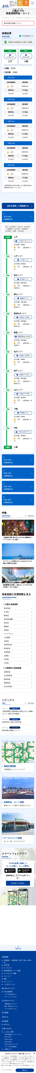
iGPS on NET (8, 1041)
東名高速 (7, 608)
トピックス (7, 976)
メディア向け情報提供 (11, 1046)
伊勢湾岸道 (8, 645)
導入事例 (5, 1012)
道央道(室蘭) (8, 619)
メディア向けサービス (11, 1008)
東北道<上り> (24, 279)
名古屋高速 (8, 675)
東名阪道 (7, 648)
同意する (25, 1070)
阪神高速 (7, 679)
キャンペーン (8, 981)
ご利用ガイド (8, 1049)
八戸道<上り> (24, 260)
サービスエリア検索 (10, 973)
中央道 (6, 612)
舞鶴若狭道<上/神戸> (24, 336)
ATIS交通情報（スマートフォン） (14, 1034)
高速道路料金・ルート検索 (12, 970)
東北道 (6, 623)
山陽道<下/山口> (24, 374)
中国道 (6, 659)
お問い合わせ (7, 1028)
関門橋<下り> (24, 413)
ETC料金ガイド (28, 36)
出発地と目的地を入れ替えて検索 (20, 42)
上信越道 (7, 637)
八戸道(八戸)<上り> (24, 241)
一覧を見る (30, 516)
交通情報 (5, 957)
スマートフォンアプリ (11, 996)
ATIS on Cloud (8, 1039)
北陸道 (6, 641)
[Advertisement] (19, 196)
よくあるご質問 (9, 1032)
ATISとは (7, 1024)
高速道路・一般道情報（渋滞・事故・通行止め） (18, 961)
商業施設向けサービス (11, 1004)
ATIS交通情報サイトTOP (8, 17)
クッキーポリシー (8, 1070)
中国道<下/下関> (24, 394)
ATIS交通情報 (8, 992)
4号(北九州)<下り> (24, 432)
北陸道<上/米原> (24, 317)
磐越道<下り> (24, 298)
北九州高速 (8, 686)
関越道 (6, 626)
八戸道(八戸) (10, 57)
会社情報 (5, 1021)
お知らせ (5, 1017)
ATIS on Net (8, 1037)
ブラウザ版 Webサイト (11, 994)
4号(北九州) (26, 57)
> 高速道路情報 (19, 17)
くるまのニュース (9, 984)
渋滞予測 (6, 965)
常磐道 (6, 630)
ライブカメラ (8, 968)
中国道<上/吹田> (24, 355)
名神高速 (7, 652)
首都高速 (7, 672)
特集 (5, 979)
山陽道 (6, 656)
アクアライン (9, 634)
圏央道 (6, 615)
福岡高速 (7, 683)
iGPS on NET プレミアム (11, 1044)
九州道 (6, 663)
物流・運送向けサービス (11, 1006)
